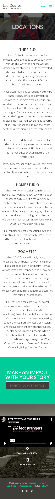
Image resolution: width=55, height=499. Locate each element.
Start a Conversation (27, 385)
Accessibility (26, 485)
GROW (45, 485)
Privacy (32, 483)
